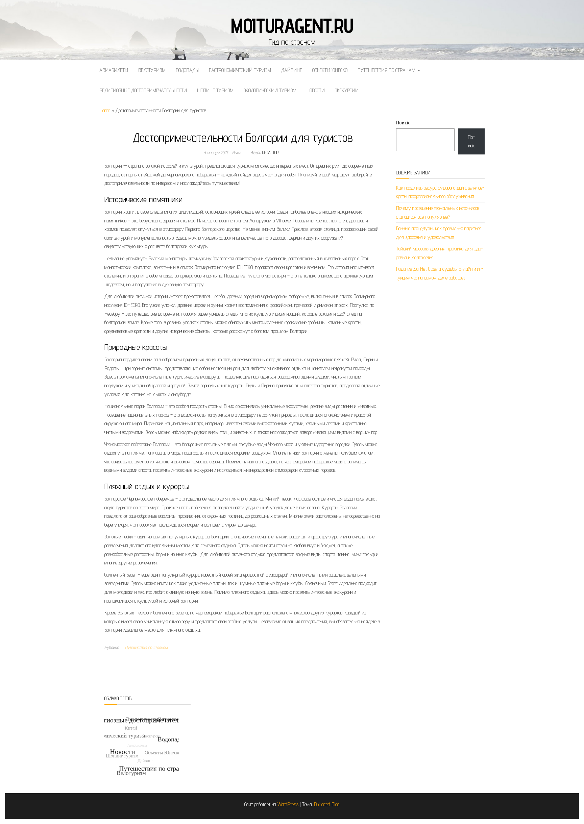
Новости (316, 90)
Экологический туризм (270, 90)
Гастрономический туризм (240, 70)
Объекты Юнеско (329, 70)
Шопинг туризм (215, 90)
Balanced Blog (327, 804)
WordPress (287, 804)
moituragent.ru (292, 25)
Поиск (403, 122)
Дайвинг (291, 70)
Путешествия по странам (387, 70)
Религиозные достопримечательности (143, 90)
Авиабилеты (113, 70)
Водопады (187, 70)
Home (104, 110)
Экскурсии (347, 90)
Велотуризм (152, 70)
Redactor (270, 152)
